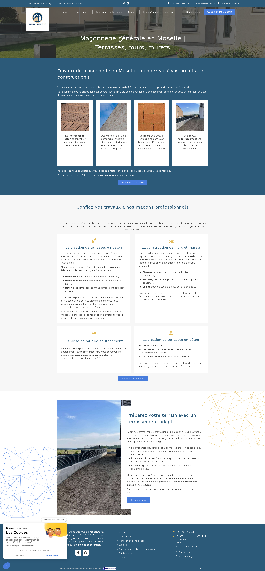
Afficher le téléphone (230, 3)
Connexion (202, 568)
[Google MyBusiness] (128, 4)
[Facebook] (124, 4)
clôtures (146, 484)
